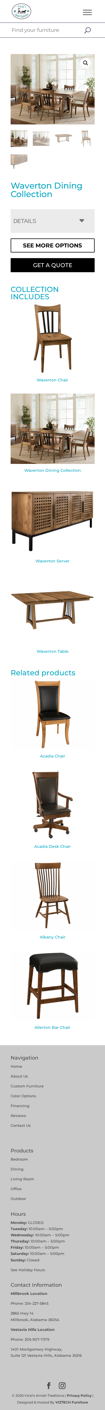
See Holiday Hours (28, 1270)
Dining (18, 1169)
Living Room (22, 1179)
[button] (86, 63)
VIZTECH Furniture (71, 1402)
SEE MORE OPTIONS (52, 245)
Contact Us (21, 1125)
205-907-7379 (37, 1339)
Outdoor (18, 1198)
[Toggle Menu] (87, 12)
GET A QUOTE (52, 265)
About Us (19, 1076)
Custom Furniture (27, 1086)
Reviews (18, 1115)
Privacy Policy (79, 1395)
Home (16, 1066)
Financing (20, 1105)
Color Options (23, 1096)
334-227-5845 (36, 1303)
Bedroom (19, 1159)
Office (16, 1188)
